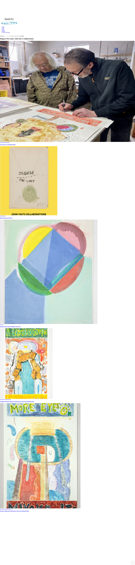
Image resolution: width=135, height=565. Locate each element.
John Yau (1, 142)
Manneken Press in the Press (6, 218)
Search (22, 36)
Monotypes (2, 215)
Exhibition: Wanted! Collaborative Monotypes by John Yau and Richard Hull (17, 401)
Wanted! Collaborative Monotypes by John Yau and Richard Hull (14, 511)
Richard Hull (5, 142)
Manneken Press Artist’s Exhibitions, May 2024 (10, 326)
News (5, 215)
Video (8, 142)
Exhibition (1, 324)
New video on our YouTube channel (7, 144)
